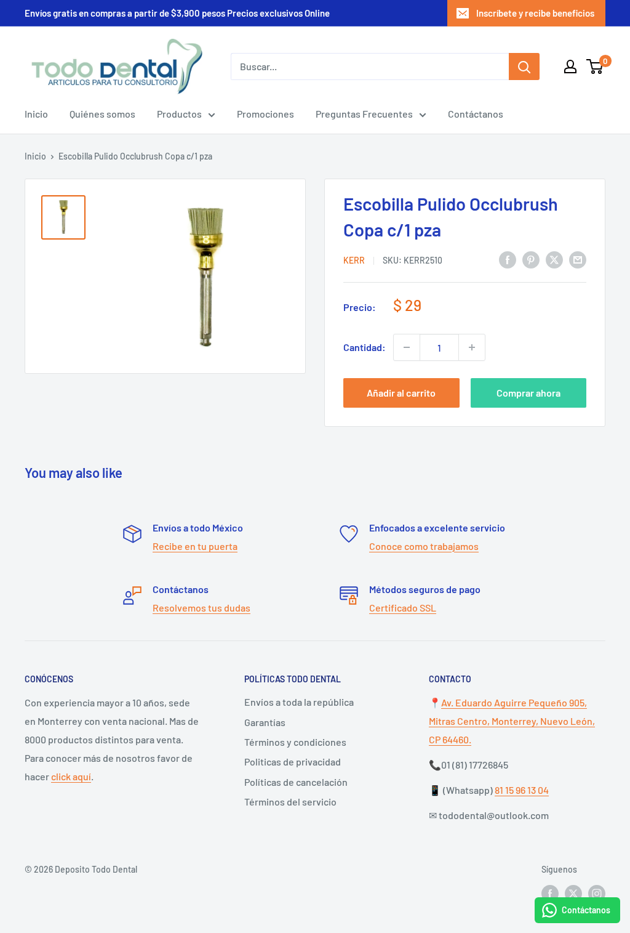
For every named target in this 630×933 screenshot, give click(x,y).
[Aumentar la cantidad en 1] (472, 347)
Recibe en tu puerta (195, 546)
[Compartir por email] (577, 259)
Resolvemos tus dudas (201, 607)
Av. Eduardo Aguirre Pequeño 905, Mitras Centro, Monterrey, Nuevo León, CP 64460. (512, 721)
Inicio (36, 113)
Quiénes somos (102, 113)
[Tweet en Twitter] (554, 259)
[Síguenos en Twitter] (573, 893)
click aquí (71, 776)
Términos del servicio (290, 801)
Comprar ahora (528, 392)
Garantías (264, 722)
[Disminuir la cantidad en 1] (407, 347)
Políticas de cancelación (296, 782)
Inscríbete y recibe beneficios (535, 12)
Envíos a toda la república (299, 702)
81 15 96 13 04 (522, 790)
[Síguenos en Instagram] (596, 893)
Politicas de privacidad (292, 761)
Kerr (354, 260)
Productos (179, 113)
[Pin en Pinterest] (531, 259)
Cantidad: (364, 347)
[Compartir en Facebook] (507, 259)
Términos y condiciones (295, 742)
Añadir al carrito (401, 392)
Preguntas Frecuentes (364, 113)
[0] (595, 66)
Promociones (265, 113)
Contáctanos (475, 113)
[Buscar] (524, 66)
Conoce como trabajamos (424, 546)
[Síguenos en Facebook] (550, 893)
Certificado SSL (402, 607)
